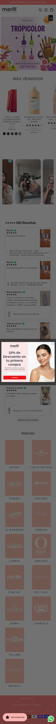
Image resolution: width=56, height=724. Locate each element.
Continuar (15, 377)
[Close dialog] (53, 343)
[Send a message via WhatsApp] (51, 719)
